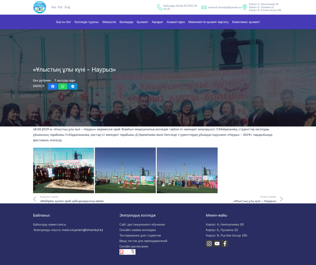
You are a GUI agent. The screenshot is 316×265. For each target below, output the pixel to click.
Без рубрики (42, 80)
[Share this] (52, 86)
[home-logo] (39, 7)
